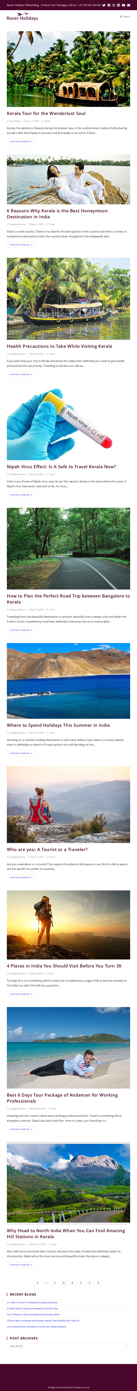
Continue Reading (20, 141)
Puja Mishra (15, 121)
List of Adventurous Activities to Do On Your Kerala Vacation (36, 1326)
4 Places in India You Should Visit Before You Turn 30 (64, 966)
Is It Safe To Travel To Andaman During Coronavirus (32, 1302)
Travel (47, 121)
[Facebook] (108, 5)
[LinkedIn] (118, 5)
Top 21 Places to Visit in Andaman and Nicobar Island (33, 1314)
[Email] (128, 5)
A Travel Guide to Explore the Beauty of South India (32, 1308)
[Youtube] (123, 5)
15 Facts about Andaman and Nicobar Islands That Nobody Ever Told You (43, 1320)
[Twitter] (103, 5)
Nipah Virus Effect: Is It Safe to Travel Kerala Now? (61, 467)
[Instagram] (113, 5)
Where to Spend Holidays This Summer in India (58, 725)
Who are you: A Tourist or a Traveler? (47, 849)
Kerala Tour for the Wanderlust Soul (46, 113)
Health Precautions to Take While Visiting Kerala (59, 346)
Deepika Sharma (17, 224)
